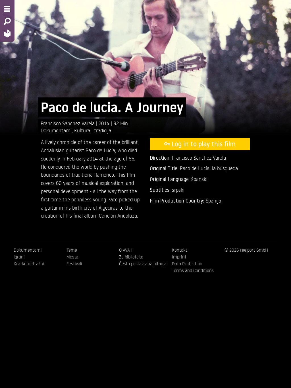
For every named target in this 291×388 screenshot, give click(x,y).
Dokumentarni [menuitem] (28, 250)
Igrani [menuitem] (19, 257)
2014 (105, 123)
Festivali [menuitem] (74, 263)
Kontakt (179, 250)
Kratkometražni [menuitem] (29, 263)
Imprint (179, 257)
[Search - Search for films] (7, 21)
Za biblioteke (131, 257)
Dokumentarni (56, 130)
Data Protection (187, 263)
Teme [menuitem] (71, 250)
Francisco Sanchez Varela (68, 123)
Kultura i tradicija (92, 130)
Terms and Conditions (193, 270)
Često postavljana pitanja (143, 263)
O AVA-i (125, 250)
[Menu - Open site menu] (7, 9)
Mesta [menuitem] (72, 257)
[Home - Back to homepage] (7, 33)
